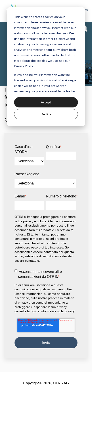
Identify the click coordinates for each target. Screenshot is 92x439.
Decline (46, 114)
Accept (46, 102)
